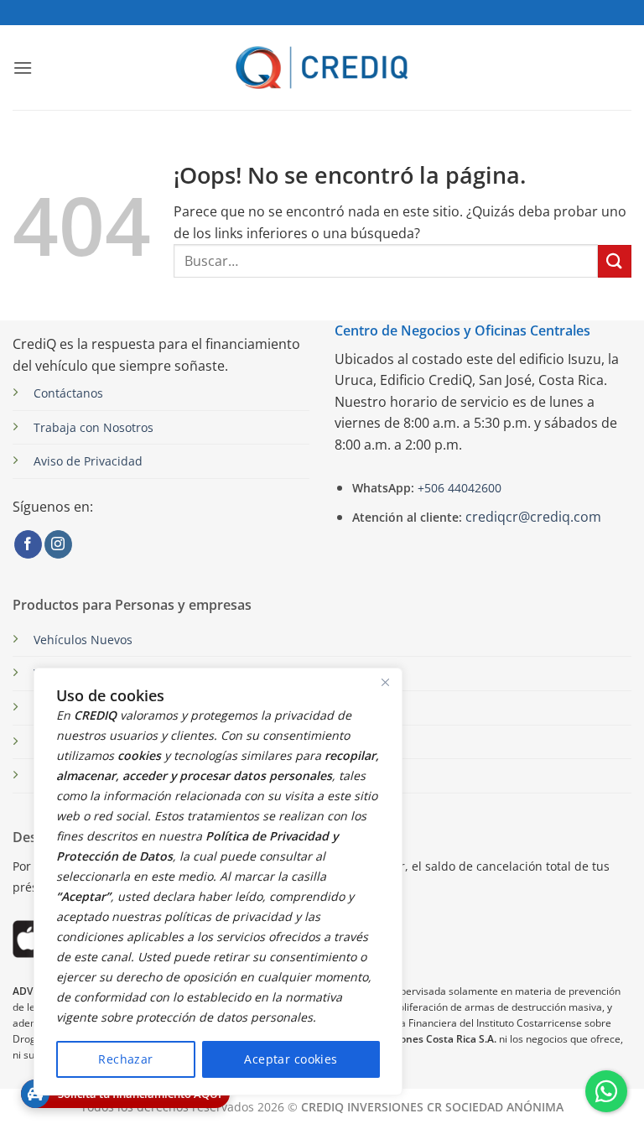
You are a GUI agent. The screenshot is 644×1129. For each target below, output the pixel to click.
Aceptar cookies (290, 1059)
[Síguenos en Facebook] (28, 544)
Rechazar (125, 1059)
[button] (23, 67)
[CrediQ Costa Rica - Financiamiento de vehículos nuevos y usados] (322, 67)
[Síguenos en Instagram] (58, 544)
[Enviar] (614, 261)
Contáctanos (68, 393)
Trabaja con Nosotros (93, 427)
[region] (218, 881)
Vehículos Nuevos (83, 640)
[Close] (385, 682)
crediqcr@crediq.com (533, 516)
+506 (457, 488)
